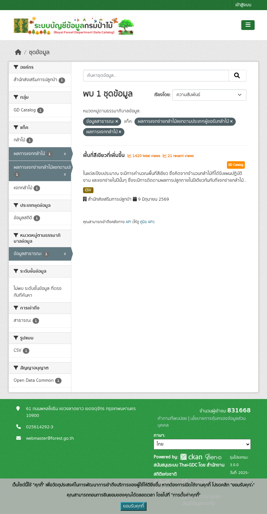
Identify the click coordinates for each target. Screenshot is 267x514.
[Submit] (237, 75)
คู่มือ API (146, 222)
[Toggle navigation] (248, 25)
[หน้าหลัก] (18, 52)
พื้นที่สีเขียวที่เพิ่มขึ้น (104, 155)
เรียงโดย (162, 95)
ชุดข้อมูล (39, 52)
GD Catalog (236, 165)
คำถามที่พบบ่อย (172, 418)
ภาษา (159, 435)
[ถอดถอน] (117, 121)
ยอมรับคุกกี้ (133, 506)
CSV (88, 190)
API (128, 222)
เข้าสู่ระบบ (243, 5)
